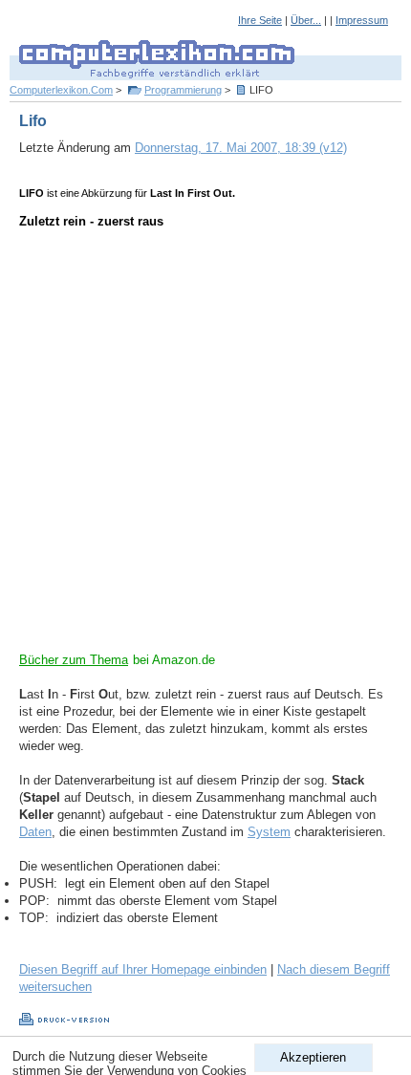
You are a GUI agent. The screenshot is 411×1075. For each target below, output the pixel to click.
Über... (306, 20)
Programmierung (183, 90)
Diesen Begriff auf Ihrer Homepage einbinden (143, 969)
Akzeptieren (313, 1057)
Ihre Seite (260, 20)
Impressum (361, 20)
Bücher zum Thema (73, 660)
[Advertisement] (205, 446)
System (269, 832)
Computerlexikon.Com (61, 90)
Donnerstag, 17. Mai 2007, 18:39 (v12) (241, 147)
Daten (35, 832)
